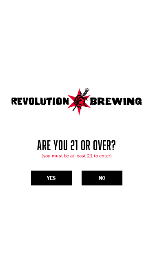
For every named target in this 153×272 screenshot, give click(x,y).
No (102, 178)
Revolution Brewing (76, 101)
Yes (51, 178)
